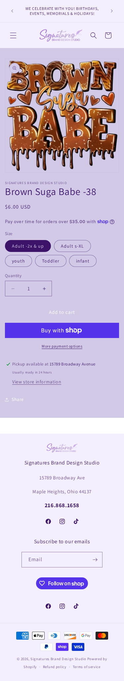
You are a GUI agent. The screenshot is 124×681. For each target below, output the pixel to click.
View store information (36, 382)
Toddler (51, 261)
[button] (13, 35)
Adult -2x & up (28, 246)
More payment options (62, 346)
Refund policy (54, 666)
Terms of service (87, 666)
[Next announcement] (111, 11)
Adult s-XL (72, 246)
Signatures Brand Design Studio (58, 659)
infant (83, 261)
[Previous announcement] (12, 11)
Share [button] (18, 399)
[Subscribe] (95, 559)
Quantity (13, 275)
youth (18, 261)
